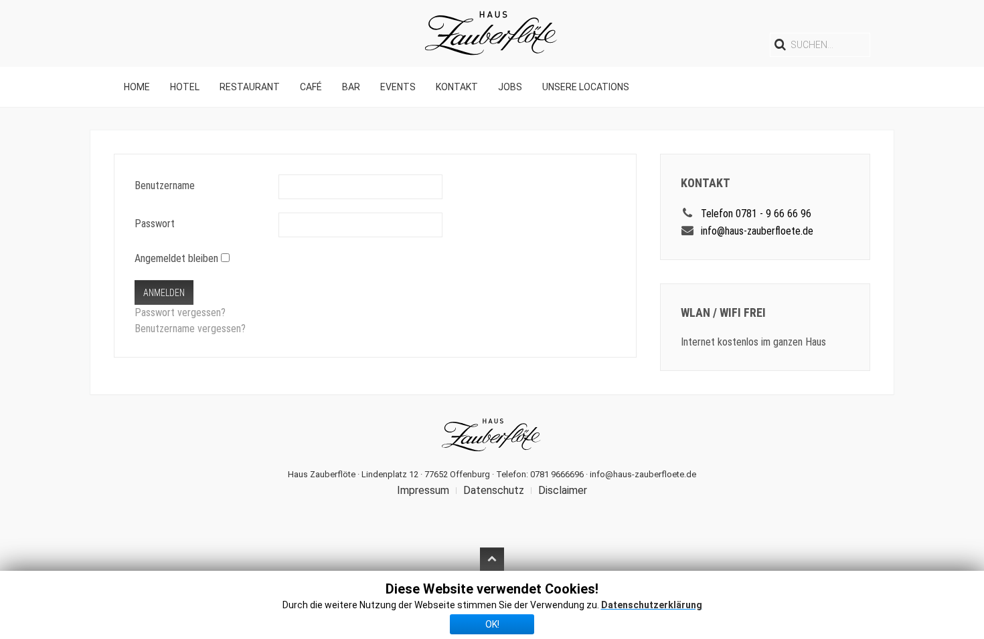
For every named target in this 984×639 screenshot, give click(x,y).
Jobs (510, 87)
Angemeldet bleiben (176, 258)
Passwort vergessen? (180, 312)
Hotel (184, 87)
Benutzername (165, 185)
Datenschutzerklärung (651, 605)
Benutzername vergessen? (190, 328)
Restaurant (250, 87)
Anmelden (164, 292)
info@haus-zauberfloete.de (757, 231)
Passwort (155, 223)
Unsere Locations (585, 87)
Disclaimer (562, 490)
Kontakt (457, 87)
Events (398, 87)
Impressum (423, 490)
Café (311, 87)
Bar (351, 87)
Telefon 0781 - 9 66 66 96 (756, 213)
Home (137, 87)
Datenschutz (493, 490)
